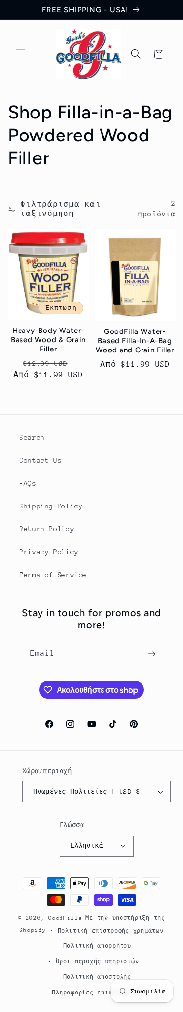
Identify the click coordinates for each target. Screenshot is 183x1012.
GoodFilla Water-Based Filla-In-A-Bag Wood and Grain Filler (135, 340)
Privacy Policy (49, 552)
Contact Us (40, 460)
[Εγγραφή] (152, 653)
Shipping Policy (51, 506)
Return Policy (47, 529)
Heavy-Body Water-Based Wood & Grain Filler (48, 339)
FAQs (28, 483)
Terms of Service (53, 575)
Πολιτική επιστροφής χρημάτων (110, 931)
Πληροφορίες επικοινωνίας (97, 993)
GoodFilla (65, 918)
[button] (20, 54)
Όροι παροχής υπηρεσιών (97, 961)
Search (32, 437)
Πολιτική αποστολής (97, 977)
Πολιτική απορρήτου (97, 946)
